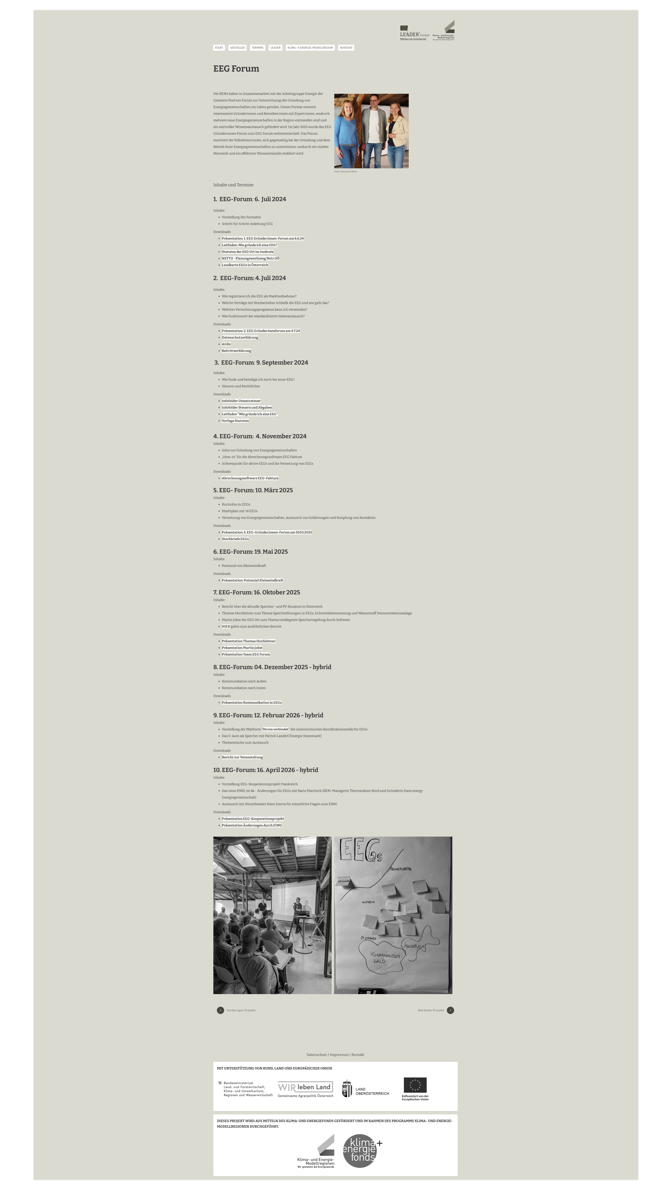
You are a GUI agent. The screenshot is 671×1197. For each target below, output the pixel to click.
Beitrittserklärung (236, 351)
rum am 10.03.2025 (297, 532)
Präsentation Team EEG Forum (246, 654)
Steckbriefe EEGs (235, 539)
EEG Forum (236, 68)
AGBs (226, 344)
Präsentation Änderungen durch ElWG (252, 825)
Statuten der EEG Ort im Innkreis (247, 252)
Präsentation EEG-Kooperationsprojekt (253, 819)
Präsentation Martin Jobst (242, 648)
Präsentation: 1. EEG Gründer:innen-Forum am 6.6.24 (263, 238)
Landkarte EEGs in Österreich (245, 265)
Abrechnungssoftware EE (242, 478)
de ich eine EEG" (265, 414)
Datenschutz (317, 1055)
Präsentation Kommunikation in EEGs (252, 703)
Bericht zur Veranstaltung (242, 757)
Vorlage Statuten (235, 421)
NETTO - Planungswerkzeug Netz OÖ (250, 258)
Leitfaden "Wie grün (237, 414)
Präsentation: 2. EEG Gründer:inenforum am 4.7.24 (261, 331)
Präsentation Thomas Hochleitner (248, 641)
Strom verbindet (275, 729)
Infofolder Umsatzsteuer (241, 401)
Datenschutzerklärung (240, 337)
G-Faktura (270, 478)
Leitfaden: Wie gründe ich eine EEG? (249, 245)
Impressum (339, 1055)
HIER (226, 626)
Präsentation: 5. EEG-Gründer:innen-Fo (252, 532)
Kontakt (357, 1055)
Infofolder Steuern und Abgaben (247, 407)
